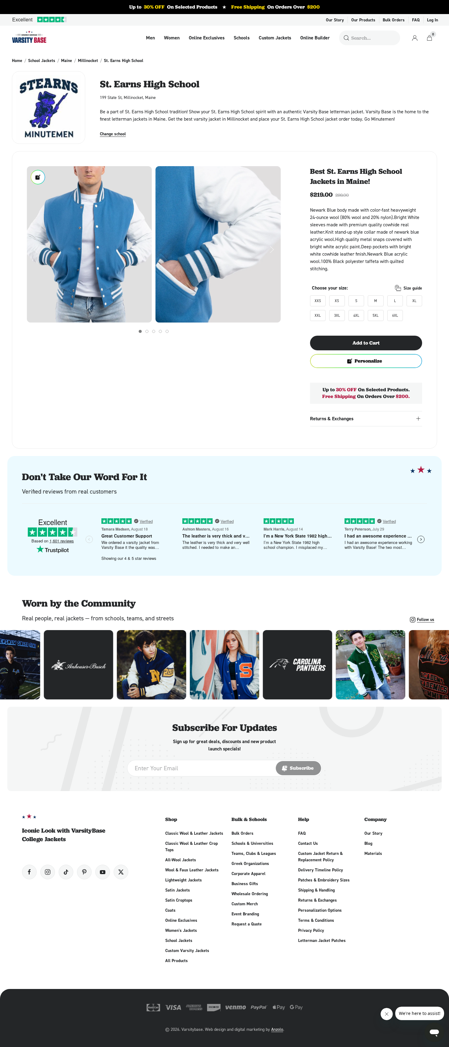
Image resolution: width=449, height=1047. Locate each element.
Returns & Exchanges (317, 900)
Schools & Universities (252, 843)
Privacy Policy (311, 930)
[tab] (140, 331)
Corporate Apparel (248, 873)
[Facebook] (29, 872)
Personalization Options (320, 910)
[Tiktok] (66, 872)
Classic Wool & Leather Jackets (194, 833)
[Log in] (414, 38)
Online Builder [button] (315, 38)
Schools (242, 38)
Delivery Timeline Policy (320, 870)
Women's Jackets (181, 930)
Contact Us (308, 843)
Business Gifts (245, 883)
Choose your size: (330, 288)
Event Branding (245, 914)
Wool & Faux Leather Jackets (192, 870)
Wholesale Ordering (250, 893)
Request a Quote (247, 924)
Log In (432, 20)
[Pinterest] (84, 872)
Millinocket (88, 60)
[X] (121, 872)
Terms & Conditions (316, 920)
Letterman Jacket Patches (322, 940)
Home (17, 60)
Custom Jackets (275, 38)
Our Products (363, 20)
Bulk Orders (394, 20)
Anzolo (277, 1029)
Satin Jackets (177, 890)
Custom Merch (245, 904)
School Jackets (41, 60)
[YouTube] (102, 872)
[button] (89, 244)
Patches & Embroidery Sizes (324, 880)
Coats (170, 910)
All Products (176, 960)
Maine (66, 60)
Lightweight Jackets (183, 880)
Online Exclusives (206, 38)
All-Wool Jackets (180, 860)
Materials (373, 853)
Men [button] (150, 38)
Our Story (335, 20)
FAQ (416, 20)
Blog (368, 843)
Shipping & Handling (316, 890)
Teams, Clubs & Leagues (254, 853)
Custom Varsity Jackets (187, 950)
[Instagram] (47, 872)
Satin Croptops (178, 900)
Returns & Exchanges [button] (331, 418)
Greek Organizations (250, 863)
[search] (346, 38)
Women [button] (172, 38)
